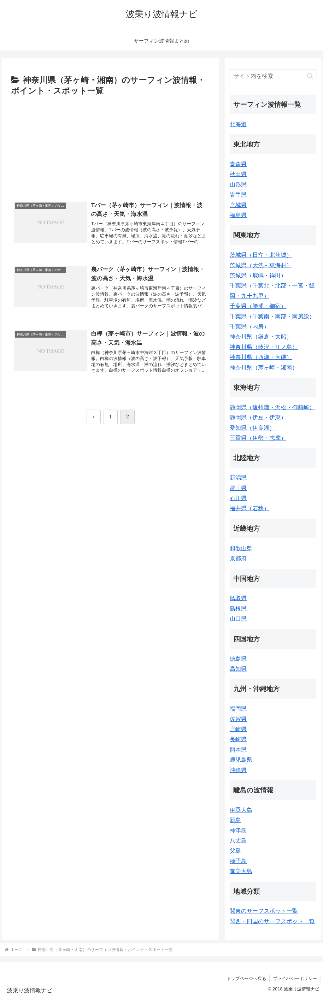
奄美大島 (241, 871)
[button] (309, 76)
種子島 (238, 861)
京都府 (238, 558)
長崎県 (238, 739)
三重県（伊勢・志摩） (258, 438)
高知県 (238, 669)
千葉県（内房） (249, 326)
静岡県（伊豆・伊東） (258, 417)
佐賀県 (238, 719)
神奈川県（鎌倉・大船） (261, 337)
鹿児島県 (241, 760)
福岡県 (238, 709)
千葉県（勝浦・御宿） (258, 306)
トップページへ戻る (246, 978)
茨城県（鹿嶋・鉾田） (258, 275)
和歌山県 (241, 548)
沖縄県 (238, 770)
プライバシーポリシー (295, 978)
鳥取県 (238, 598)
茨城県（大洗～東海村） (261, 265)
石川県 (238, 498)
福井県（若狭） (249, 508)
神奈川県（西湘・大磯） (261, 357)
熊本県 (238, 750)
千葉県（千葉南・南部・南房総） (272, 316)
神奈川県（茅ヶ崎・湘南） (264, 367)
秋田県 (238, 174)
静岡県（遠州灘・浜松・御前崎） (272, 407)
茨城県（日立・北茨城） (261, 255)
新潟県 (238, 478)
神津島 (238, 830)
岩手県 (238, 195)
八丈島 (238, 840)
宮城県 (238, 205)
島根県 (238, 608)
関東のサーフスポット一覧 (264, 911)
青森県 (238, 164)
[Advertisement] (110, 145)
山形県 (238, 184)
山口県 (238, 619)
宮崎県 (238, 729)
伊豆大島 (241, 810)
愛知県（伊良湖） (252, 428)
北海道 (238, 124)
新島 (235, 820)
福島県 (238, 215)
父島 (235, 850)
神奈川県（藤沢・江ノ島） (264, 347)
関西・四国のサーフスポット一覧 (272, 921)
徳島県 (238, 659)
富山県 (238, 488)
